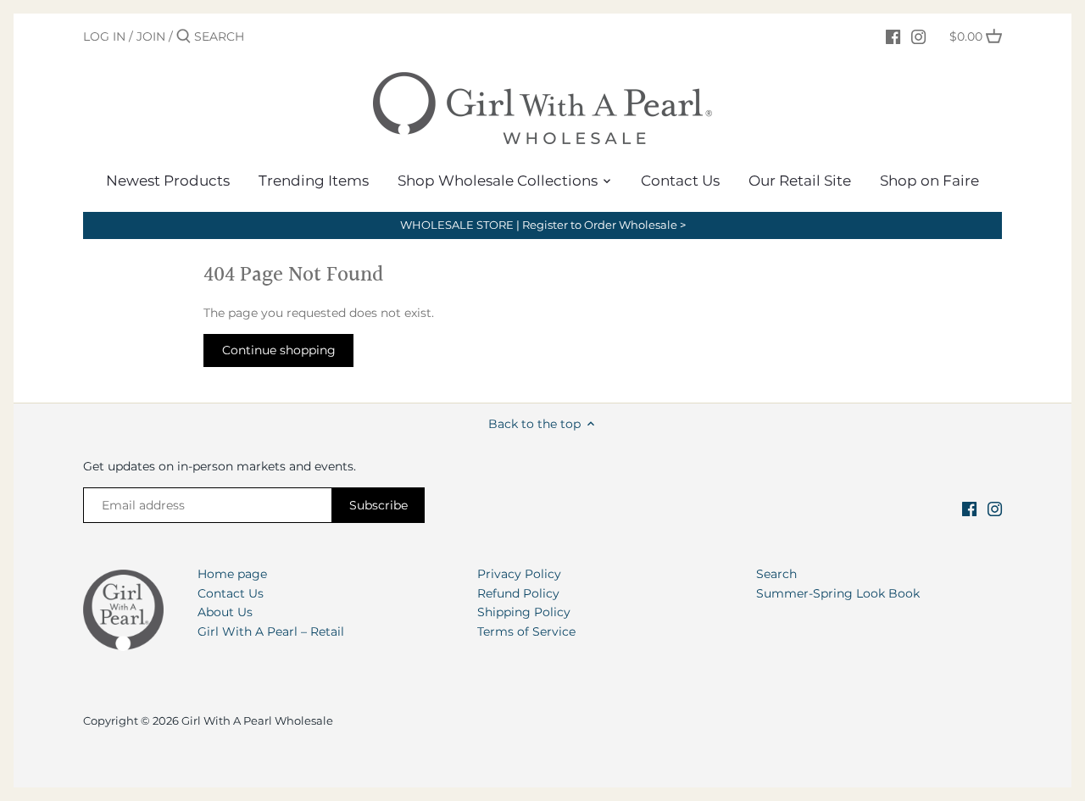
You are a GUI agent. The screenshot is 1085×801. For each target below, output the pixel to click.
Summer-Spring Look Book (838, 593)
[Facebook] (893, 35)
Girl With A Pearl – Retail (271, 631)
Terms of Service (526, 631)
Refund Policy (518, 593)
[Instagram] (918, 35)
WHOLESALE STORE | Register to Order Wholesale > (543, 225)
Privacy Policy (519, 573)
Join (150, 36)
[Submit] (183, 36)
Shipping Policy (523, 612)
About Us (225, 612)
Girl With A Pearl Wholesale (257, 721)
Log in (104, 36)
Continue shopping (279, 350)
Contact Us (231, 593)
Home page (232, 573)
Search (776, 573)
